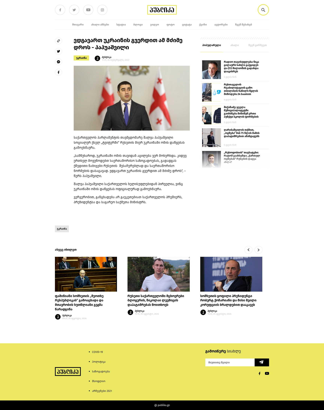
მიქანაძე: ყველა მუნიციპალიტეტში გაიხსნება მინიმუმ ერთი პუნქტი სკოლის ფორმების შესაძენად (241, 112)
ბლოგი (138, 24)
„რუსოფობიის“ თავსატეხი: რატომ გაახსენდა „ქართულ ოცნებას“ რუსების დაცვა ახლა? (242, 157)
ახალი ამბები (100, 24)
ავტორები (221, 24)
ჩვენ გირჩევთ (257, 45)
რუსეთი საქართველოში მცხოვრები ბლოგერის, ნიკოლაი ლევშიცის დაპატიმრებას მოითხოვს (156, 300)
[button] (263, 10)
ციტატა (187, 24)
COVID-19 (97, 352)
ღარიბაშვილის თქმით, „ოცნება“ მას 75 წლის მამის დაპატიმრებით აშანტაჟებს (242, 133)
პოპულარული (211, 45)
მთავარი (78, 24)
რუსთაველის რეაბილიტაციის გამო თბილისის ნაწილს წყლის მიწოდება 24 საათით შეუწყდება (241, 89)
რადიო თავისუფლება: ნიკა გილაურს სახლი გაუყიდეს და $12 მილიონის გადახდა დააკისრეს (241, 66)
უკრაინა (81, 58)
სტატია (121, 24)
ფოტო (170, 24)
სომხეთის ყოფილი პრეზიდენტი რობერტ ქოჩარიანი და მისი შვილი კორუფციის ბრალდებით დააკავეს (228, 300)
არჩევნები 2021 (102, 391)
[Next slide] (258, 250)
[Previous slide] (248, 250)
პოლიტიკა (99, 361)
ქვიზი (203, 24)
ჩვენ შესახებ (243, 24)
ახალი (234, 45)
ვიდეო (154, 24)
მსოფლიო (98, 381)
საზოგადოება (101, 371)
